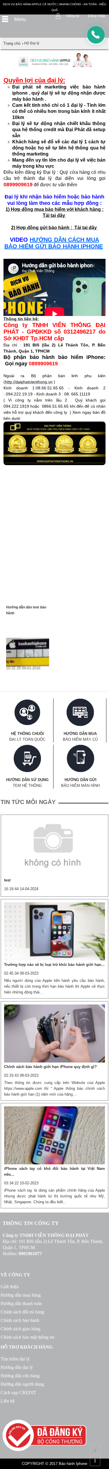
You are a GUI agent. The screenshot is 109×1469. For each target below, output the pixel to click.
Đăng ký (72, 16)
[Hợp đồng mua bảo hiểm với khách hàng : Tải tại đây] (97, 227)
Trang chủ (11, 43)
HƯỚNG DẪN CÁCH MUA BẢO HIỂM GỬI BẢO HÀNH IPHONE (53, 243)
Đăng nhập (97, 16)
